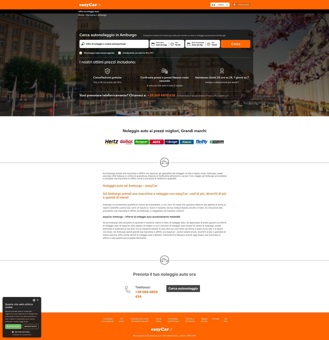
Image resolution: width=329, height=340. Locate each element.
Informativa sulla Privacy (173, 320)
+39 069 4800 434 (146, 294)
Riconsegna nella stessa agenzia (99, 53)
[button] (22, 332)
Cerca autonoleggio (183, 288)
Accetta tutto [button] (13, 326)
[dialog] (22, 317)
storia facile (158, 320)
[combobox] (34, 300)
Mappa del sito (204, 320)
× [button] (38, 300)
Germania (90, 15)
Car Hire (226, 320)
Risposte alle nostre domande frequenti (140, 320)
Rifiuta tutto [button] (31, 326)
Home (81, 15)
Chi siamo (121, 320)
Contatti (215, 319)
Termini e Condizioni (190, 320)
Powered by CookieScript (21, 335)
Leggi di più (23, 321)
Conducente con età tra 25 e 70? (138, 53)
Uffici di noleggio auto (88, 11)
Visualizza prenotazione (108, 320)
